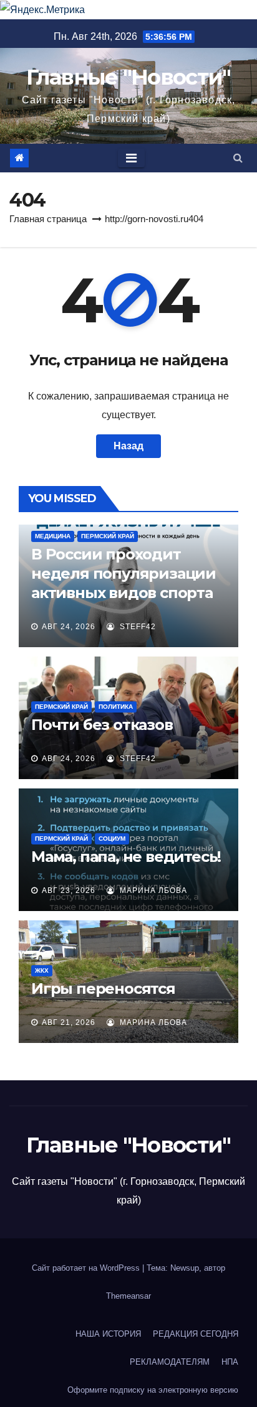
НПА (229, 1362)
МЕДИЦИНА (52, 536)
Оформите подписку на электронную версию (152, 1390)
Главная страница (48, 218)
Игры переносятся (103, 988)
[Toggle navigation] (131, 158)
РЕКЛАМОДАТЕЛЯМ (170, 1362)
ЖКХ (42, 970)
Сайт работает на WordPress (87, 1268)
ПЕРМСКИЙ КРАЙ (107, 536)
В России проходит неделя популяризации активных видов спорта (123, 573)
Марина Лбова (152, 890)
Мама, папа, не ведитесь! (126, 857)
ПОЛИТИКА (116, 706)
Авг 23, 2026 (68, 890)
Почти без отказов (102, 725)
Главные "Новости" (128, 77)
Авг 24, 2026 (68, 626)
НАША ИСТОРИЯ (108, 1334)
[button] (238, 157)
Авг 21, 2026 (68, 1022)
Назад (128, 446)
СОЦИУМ (112, 838)
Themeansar (128, 1296)
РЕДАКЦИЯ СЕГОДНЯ (195, 1334)
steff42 (136, 626)
